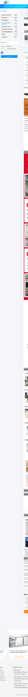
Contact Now (9, 56)
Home (1, 670)
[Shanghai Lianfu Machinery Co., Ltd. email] (2, 52)
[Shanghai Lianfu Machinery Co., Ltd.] (6, 2)
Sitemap (2, 676)
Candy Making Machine (9, 31)
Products (2, 672)
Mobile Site (2, 678)
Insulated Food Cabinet (9, 29)
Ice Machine (9, 17)
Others (9, 34)
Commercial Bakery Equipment (9, 23)
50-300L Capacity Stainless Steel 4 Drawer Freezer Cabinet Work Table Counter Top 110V (11, 652)
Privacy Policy (3, 680)
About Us (2, 674)
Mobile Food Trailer (9, 15)
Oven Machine (9, 20)
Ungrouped (9, 37)
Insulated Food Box (9, 26)
